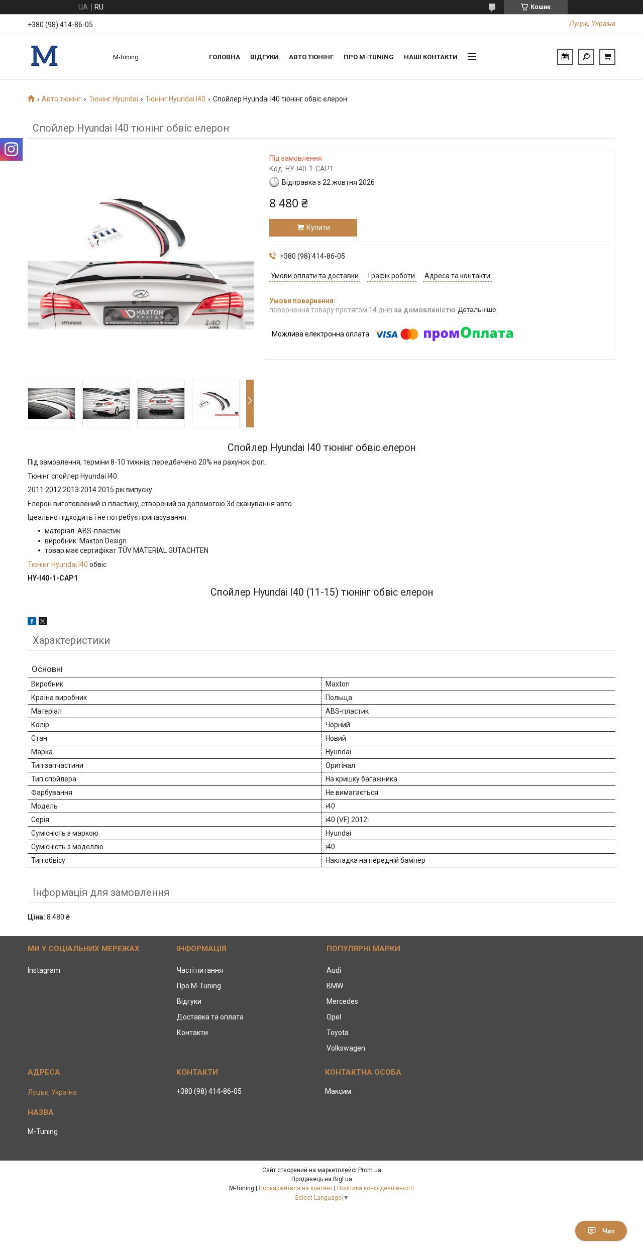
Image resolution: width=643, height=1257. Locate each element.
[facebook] (32, 623)
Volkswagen (346, 1048)
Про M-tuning (369, 57)
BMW (335, 986)
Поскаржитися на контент (296, 1188)
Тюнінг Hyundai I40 (175, 99)
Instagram (44, 970)
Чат (608, 1231)
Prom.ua (369, 1170)
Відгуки (264, 57)
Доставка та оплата (210, 1017)
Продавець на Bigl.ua (321, 1179)
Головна (224, 57)
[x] (43, 623)
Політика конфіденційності (375, 1188)
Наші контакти (431, 57)
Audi (334, 970)
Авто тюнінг (311, 57)
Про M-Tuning (199, 986)
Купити (318, 227)
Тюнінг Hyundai (113, 99)
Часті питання (200, 970)
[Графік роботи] (565, 57)
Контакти (192, 1033)
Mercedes (342, 1001)
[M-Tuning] (65, 56)
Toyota (338, 1033)
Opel (334, 1017)
